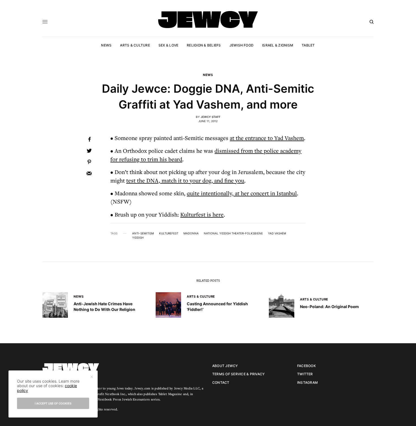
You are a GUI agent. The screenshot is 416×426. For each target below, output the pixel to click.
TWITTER (305, 374)
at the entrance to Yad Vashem (267, 138)
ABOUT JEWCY (225, 366)
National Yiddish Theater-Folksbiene (233, 233)
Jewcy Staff (210, 116)
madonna (191, 233)
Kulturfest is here (202, 214)
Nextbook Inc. (115, 394)
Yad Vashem (277, 233)
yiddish (137, 237)
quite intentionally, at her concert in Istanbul (242, 193)
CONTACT (221, 382)
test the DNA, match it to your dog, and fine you (185, 180)
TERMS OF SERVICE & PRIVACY (238, 374)
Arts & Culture (201, 296)
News (208, 75)
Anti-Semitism (143, 233)
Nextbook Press (109, 399)
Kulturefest (168, 233)
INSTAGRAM (307, 382)
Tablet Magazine (170, 394)
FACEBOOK (306, 366)
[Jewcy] (208, 19)
